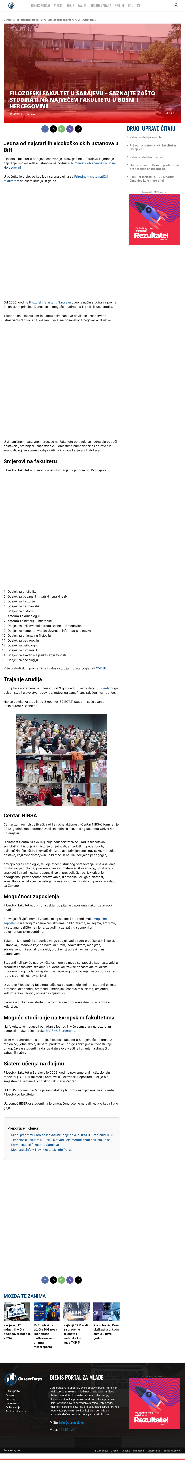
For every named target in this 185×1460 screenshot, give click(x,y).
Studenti (102, 688)
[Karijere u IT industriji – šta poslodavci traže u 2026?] (17, 1311)
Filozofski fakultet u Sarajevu (50, 302)
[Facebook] (45, 129)
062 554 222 (67, 1430)
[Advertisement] (62, 242)
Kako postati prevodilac (146, 137)
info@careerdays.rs (73, 1423)
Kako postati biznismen (146, 157)
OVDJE (101, 668)
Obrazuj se (9, 19)
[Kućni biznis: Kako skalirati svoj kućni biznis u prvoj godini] (106, 1311)
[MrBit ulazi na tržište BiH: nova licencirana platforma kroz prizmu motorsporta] (47, 1311)
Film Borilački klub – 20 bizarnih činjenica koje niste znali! (152, 178)
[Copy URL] (78, 129)
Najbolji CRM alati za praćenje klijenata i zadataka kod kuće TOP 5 (75, 1333)
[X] (53, 129)
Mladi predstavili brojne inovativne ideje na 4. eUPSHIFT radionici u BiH (63, 1135)
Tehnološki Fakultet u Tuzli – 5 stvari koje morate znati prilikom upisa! (61, 1140)
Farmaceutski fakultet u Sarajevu (35, 1145)
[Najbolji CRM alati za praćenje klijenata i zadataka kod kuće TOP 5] (76, 1311)
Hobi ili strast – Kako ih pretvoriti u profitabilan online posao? (154, 167)
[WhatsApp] (61, 129)
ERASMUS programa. (61, 1030)
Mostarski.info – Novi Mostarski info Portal (41, 1149)
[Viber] (70, 129)
